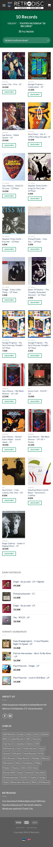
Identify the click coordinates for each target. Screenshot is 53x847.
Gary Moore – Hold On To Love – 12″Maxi (12, 187)
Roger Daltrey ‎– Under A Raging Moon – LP (13, 544)
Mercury (45, 758)
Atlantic (45, 734)
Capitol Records (16, 739)
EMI (37, 744)
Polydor (6, 768)
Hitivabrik (17, 753)
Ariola (28, 734)
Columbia (20, 744)
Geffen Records (29, 748)
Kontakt (20, 828)
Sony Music (40, 772)
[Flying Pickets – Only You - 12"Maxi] (39, 220)
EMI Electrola (9, 748)
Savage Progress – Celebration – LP (36, 85)
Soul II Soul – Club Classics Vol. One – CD (12, 491)
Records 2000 (9, 772)
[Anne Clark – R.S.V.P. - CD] (39, 374)
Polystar (15, 768)
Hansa (41, 748)
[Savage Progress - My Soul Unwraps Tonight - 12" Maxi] (13, 324)
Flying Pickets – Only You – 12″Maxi (37, 240)
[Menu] (4, 5)
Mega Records (23, 758)
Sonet (20, 772)
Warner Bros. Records (20, 782)
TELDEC (24, 777)
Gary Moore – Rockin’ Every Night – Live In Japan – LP (12, 439)
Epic (19, 748)
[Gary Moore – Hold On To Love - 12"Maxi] (13, 167)
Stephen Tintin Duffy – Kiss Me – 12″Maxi (12, 240)
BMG (5, 739)
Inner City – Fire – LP (11, 84)
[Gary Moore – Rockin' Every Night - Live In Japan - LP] (13, 420)
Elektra (29, 744)
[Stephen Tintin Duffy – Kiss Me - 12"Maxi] (13, 220)
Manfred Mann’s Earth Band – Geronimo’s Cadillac (38, 492)
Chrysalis (36, 739)
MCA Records (9, 758)
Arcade (20, 734)
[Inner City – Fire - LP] (13, 65)
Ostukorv (32, 828)
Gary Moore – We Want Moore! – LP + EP (13, 392)
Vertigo (42, 777)
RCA (24, 768)
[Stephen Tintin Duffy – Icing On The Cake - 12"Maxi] (39, 167)
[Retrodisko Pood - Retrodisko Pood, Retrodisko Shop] (29, 5)
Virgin (5, 782)
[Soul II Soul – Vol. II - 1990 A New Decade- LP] (39, 115)
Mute (18, 763)
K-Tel (41, 753)
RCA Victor (33, 768)
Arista (36, 734)
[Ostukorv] (49, 5)
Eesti (10, 2)
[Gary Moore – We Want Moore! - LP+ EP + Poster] (39, 420)
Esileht (12, 23)
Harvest (6, 753)
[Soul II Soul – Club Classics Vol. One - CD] (13, 471)
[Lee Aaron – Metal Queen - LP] (13, 116)
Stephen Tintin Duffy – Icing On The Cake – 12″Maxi (38, 188)
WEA (34, 782)
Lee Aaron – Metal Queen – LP (10, 136)
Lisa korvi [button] (9, 92)
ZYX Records (44, 782)
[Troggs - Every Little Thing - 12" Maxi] (13, 271)
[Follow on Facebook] (5, 715)
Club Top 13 (8, 744)
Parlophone (28, 763)
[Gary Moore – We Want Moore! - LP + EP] (13, 374)
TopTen (33, 777)
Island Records (30, 753)
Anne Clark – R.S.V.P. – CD (38, 392)
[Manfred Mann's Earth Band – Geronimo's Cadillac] (39, 471)
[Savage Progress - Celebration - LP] (39, 65)
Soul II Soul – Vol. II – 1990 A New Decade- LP (39, 135)
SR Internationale (10, 777)
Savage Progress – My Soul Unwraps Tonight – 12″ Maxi (13, 345)
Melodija (35, 758)
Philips (38, 763)
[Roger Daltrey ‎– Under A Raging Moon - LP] (13, 524)
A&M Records (9, 734)
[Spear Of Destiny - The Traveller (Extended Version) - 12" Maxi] (39, 271)
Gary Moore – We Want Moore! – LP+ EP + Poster (38, 439)
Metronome (8, 763)
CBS (28, 739)
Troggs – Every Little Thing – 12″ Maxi (11, 290)
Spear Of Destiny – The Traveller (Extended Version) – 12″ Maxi (38, 292)
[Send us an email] (10, 715)
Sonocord (29, 772)
